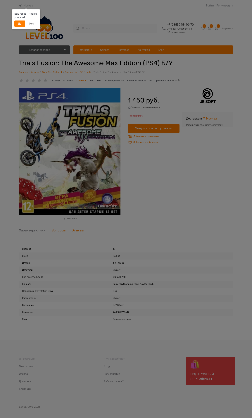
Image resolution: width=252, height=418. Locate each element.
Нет (31, 23)
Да (19, 23)
